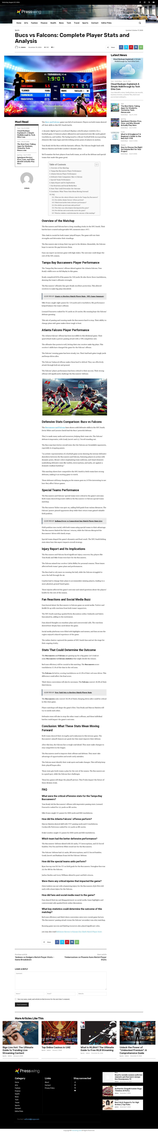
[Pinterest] (131, 47)
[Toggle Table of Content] (95, 165)
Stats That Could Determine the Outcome (65, 189)
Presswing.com (76, 1130)
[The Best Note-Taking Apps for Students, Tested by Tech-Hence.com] (115, 107)
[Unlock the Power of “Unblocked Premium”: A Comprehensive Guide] (137, 1033)
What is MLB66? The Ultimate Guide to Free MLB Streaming (97, 1049)
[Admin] (17, 47)
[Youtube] (153, 2)
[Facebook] (140, 2)
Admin (23, 47)
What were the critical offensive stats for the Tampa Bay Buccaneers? (76, 197)
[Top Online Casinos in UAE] (59, 1033)
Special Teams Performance (60, 180)
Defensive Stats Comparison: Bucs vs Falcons (66, 177)
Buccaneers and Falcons (55, 427)
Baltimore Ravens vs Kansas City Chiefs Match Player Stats (79, 931)
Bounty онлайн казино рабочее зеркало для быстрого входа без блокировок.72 (128, 1077)
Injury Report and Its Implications (63, 183)
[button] (140, 23)
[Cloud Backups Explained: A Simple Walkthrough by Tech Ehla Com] (127, 68)
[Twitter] (149, 2)
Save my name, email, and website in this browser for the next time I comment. (44, 999)
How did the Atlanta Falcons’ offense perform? (69, 200)
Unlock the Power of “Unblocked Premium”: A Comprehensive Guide (133, 1050)
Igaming (19, 155)
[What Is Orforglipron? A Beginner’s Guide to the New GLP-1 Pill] (115, 135)
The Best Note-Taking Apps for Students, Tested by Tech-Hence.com (26, 147)
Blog (116, 1072)
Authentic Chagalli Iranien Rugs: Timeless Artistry (128, 1090)
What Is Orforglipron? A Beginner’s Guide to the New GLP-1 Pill (131, 136)
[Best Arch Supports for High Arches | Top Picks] (108, 1105)
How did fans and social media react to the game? (70, 210)
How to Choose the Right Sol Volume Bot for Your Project (131, 149)
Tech (18, 128)
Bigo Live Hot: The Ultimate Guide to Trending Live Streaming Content (18, 1050)
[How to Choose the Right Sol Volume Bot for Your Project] (115, 148)
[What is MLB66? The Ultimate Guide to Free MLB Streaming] (98, 1033)
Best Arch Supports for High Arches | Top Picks (127, 1103)
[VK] (136, 47)
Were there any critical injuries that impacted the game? (72, 208)
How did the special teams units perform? (67, 205)
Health (123, 132)
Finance (123, 145)
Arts (116, 1086)
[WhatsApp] (141, 47)
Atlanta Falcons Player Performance (63, 174)
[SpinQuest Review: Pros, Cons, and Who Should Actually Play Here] (115, 122)
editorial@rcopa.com (31, 1119)
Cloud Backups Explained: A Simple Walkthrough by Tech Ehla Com (26, 134)
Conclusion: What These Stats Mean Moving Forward (69, 191)
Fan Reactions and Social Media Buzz (64, 186)
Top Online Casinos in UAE (56, 1047)
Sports (17, 30)
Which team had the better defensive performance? (70, 202)
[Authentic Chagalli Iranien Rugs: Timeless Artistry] (108, 1091)
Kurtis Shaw (118, 81)
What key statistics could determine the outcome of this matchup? (75, 213)
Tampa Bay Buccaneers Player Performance (66, 171)
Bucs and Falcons (52, 122)
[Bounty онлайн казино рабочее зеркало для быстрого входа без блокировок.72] (108, 1077)
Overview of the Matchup (60, 168)
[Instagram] (144, 2)
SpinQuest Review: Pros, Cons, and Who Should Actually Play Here (26, 160)
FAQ (53, 194)
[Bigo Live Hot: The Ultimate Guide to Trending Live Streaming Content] (20, 1033)
